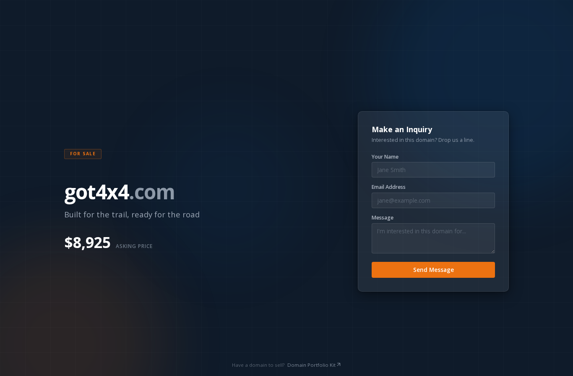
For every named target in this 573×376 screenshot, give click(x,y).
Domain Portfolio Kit (311, 365)
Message (382, 218)
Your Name (385, 157)
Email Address (389, 187)
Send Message (433, 270)
